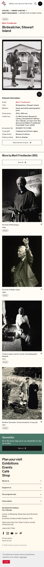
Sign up (20, 448)
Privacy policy (7, 538)
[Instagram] (7, 533)
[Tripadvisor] (16, 533)
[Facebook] (3, 533)
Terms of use (6, 541)
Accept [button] (6, 562)
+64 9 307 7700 (8, 528)
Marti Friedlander (9, 23)
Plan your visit (12, 459)
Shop (6, 475)
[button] (22, 200)
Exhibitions (10, 463)
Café (5, 471)
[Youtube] (12, 533)
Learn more (23, 557)
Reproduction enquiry (20, 142)
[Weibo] (20, 533)
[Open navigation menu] (40, 4)
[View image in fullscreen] (39, 94)
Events (7, 467)
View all (20, 162)
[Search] (35, 4)
